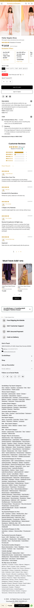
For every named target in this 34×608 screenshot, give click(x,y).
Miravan (17, 479)
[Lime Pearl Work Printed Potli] (25, 274)
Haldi (3, 449)
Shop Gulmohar (24, 496)
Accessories (20, 387)
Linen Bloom (15, 474)
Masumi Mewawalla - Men (18, 515)
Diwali (15, 443)
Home (2, 317)
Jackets (9, 399)
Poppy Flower (5, 487)
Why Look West (6, 509)
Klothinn (12, 470)
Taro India (23, 500)
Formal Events (20, 452)
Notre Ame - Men (19, 517)
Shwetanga (23, 498)
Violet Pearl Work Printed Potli (8, 287)
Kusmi (21, 470)
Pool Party (8, 449)
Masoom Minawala (6, 553)
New (3, 387)
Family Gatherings (10, 452)
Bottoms (4, 399)
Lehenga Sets (11, 393)
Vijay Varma (12, 558)
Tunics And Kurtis (23, 397)
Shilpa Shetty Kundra (7, 555)
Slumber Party (5, 454)
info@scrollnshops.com (9, 351)
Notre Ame (4, 485)
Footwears (28, 413)
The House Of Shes (7, 504)
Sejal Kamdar (25, 494)
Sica (14, 548)
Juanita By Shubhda (17, 468)
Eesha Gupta (5, 466)
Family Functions (6, 456)
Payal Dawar (22, 485)
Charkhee (26, 462)
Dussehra (9, 443)
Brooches (10, 409)
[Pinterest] (10, 96)
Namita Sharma (12, 481)
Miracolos (11, 479)
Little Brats (4, 531)
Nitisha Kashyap (19, 483)
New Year (26, 443)
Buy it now (17, 92)
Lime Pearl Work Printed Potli (24, 287)
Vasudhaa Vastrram (25, 525)
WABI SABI (23, 507)
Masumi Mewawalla (7, 477)
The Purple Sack (16, 541)
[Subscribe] (31, 369)
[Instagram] (15, 376)
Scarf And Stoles (20, 413)
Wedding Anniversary (24, 456)
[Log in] (28, 3)
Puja (29, 454)
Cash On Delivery (6, 389)
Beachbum (15, 462)
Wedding (4, 445)
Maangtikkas (23, 407)
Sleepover (28, 452)
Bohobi (21, 462)
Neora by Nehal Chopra (8, 483)
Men (25, 387)
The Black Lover (6, 502)
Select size (5, 66)
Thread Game (5, 505)
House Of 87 (18, 466)
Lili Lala (9, 474)
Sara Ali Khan (5, 560)
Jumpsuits (15, 399)
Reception (27, 447)
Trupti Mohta (24, 541)
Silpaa (28, 498)
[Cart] (31, 3)
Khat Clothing (5, 470)
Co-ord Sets (5, 395)
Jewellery (13, 387)
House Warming (16, 449)
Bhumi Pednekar (14, 556)
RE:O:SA (23, 519)
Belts (10, 415)
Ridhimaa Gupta (14, 490)
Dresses (23, 393)
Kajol (22, 553)
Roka (3, 447)
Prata (27, 547)
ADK (12, 460)
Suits (26, 419)
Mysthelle (4, 481)
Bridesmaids (11, 445)
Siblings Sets (5, 427)
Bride (14, 447)
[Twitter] (6, 96)
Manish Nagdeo (6, 515)
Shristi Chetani (5, 498)
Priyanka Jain (21, 487)
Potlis (7, 413)
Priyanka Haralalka (7, 519)
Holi (12, 437)
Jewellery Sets (21, 405)
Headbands (5, 415)
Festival (4, 451)
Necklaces (10, 405)
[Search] (25, 3)
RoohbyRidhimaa (15, 492)
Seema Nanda (17, 494)
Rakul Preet (5, 558)
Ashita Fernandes (6, 462)
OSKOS (11, 485)
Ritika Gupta (22, 490)
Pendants (15, 407)
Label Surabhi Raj (18, 472)
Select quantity (7, 78)
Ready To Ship (15, 389)
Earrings (4, 405)
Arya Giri (28, 460)
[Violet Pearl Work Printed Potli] (9, 274)
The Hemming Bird (16, 502)
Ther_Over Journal (26, 504)
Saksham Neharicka (7, 494)
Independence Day (7, 439)
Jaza (28, 466)
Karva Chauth (26, 441)
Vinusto (17, 507)
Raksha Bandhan (16, 441)
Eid (16, 451)
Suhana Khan (26, 555)
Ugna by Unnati (14, 505)
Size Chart (5, 74)
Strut (9, 541)
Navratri (4, 443)
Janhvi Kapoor (13, 560)
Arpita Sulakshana (19, 460)
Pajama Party (14, 454)
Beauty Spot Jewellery (7, 547)
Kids (29, 387)
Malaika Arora (5, 556)
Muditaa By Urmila (25, 479)
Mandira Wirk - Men (22, 513)
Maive (21, 474)
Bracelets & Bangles (7, 407)
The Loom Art (16, 504)
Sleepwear (4, 401)
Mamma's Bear (18, 531)
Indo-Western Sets (7, 397)
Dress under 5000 (20, 401)
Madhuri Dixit (16, 553)
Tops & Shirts (12, 395)
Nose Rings (16, 409)
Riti (28, 539)
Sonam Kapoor (20, 558)
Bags (3, 413)
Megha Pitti (16, 477)
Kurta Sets (4, 393)
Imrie (24, 466)
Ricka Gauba (5, 490)
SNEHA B (13, 500)
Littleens (11, 531)
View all (17, 298)
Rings (15, 405)
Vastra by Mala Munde (7, 507)
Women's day (10, 451)
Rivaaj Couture (5, 492)
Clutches (12, 413)
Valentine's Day (6, 437)
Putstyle (4, 548)
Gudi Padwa (16, 439)
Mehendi (18, 445)
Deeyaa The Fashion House (18, 464)
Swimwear (11, 401)
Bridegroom (9, 447)
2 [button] (16, 252)
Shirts (3, 419)
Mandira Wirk (5, 475)
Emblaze (12, 466)
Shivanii (9, 496)
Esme (16, 547)
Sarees (18, 393)
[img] (5, 171)
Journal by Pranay (6, 468)
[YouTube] (23, 376)
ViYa (3, 533)
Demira (28, 464)
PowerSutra (13, 487)
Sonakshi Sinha (18, 555)
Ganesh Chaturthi (6, 441)
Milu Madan (5, 479)
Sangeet (23, 445)
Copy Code (6, 60)
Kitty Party (14, 456)
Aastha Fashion (6, 460)
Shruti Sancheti (15, 498)
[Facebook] (3, 96)
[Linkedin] (11, 376)
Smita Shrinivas (6, 500)
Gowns (19, 395)
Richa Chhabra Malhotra (21, 489)
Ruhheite (4, 541)
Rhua (12, 489)
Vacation (25, 451)
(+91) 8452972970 (12, 349)
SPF (18, 500)
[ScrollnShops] (13, 3)
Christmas (20, 443)
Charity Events (23, 454)
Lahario (4, 474)
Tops (23, 431)
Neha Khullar (21, 481)
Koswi (17, 470)
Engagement (20, 447)
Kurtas (21, 419)
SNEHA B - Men (13, 523)
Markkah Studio (23, 475)
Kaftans (28, 399)
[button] (5, 42)
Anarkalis (15, 397)
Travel (19, 451)
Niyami (26, 483)
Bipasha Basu (23, 556)
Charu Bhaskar (6, 464)
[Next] (19, 294)
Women (7, 387)
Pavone (16, 485)
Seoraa (3, 496)
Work (3, 452)
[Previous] (15, 294)
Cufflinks (4, 409)
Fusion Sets (22, 399)
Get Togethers (26, 449)
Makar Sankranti (24, 439)
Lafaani (26, 472)
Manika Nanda (14, 475)
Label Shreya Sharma (7, 472)
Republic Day (17, 437)
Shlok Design (15, 496)
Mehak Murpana (25, 477)
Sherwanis (9, 421)
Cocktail (29, 445)
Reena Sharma (5, 489)
